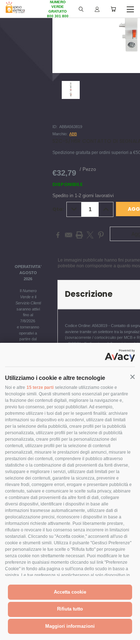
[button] (132, 377)
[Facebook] (57, 235)
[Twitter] (90, 235)
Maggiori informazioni (70, 626)
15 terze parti (40, 387)
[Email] (68, 235)
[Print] (79, 235)
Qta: (58, 209)
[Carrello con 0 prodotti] (113, 9)
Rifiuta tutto (70, 609)
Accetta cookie (70, 592)
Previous (11, 633)
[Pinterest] (100, 235)
